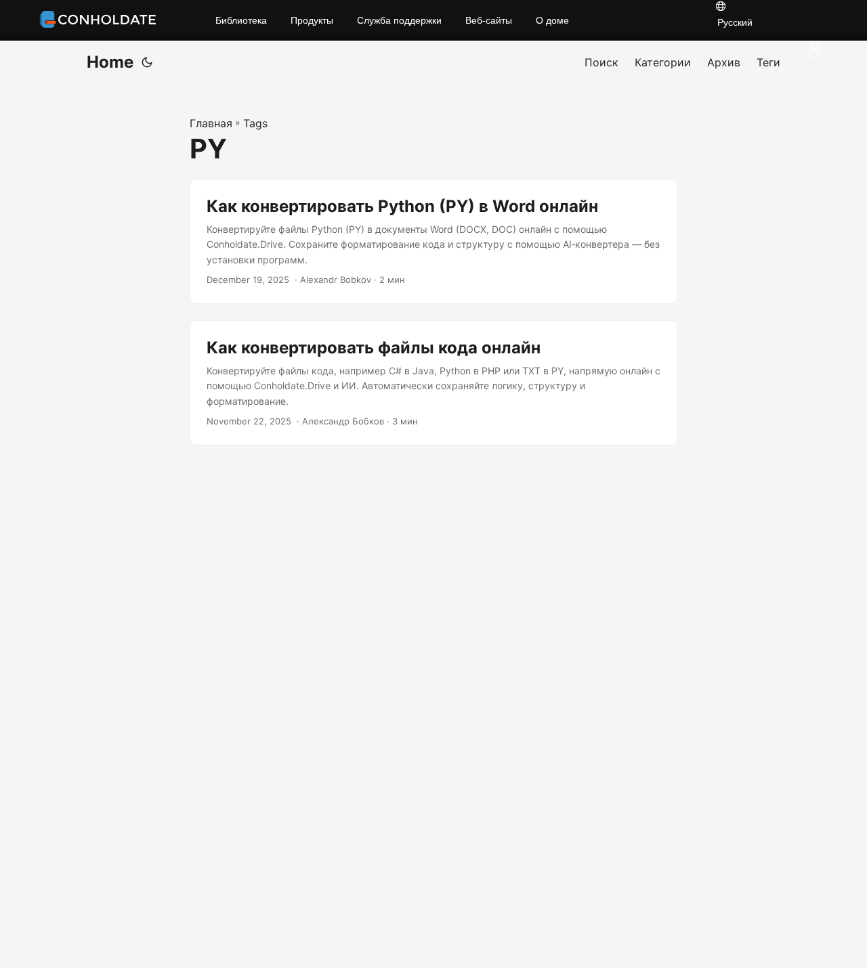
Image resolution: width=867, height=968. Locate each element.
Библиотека (241, 20)
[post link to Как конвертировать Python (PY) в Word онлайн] (433, 241)
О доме (552, 20)
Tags (255, 123)
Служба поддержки (399, 20)
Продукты (312, 20)
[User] (814, 50)
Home (110, 62)
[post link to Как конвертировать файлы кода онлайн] (433, 383)
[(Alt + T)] (147, 62)
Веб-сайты (488, 20)
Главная (211, 123)
